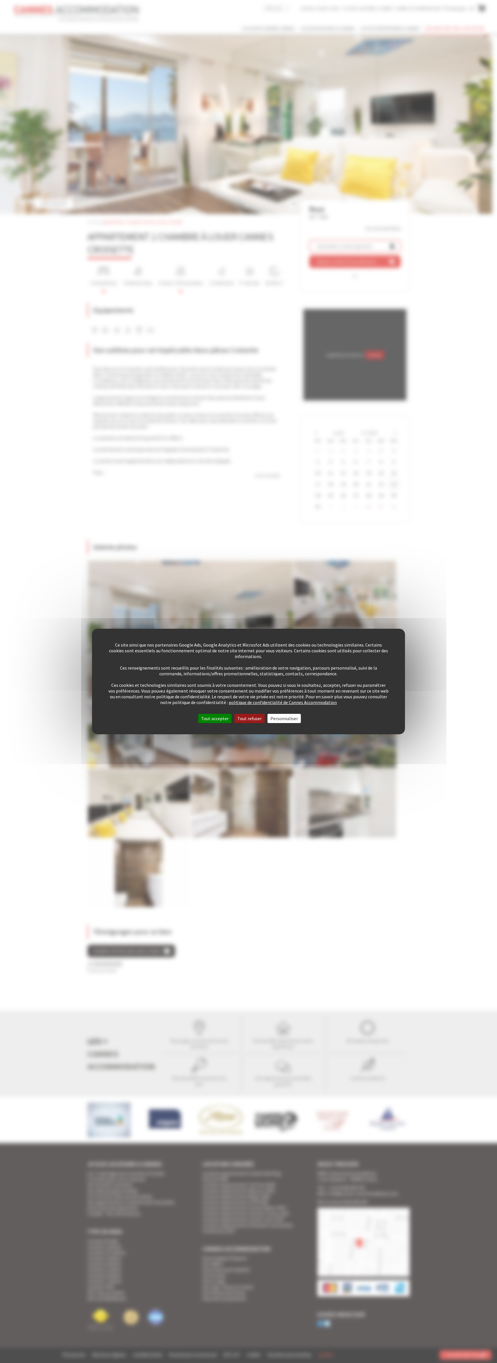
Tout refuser (249, 718)
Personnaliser (284, 718)
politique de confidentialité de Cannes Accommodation (283, 702)
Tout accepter (215, 718)
